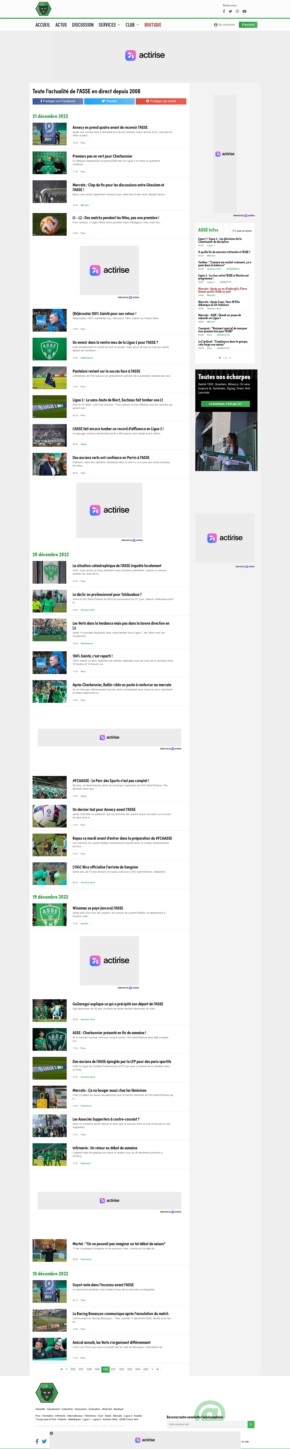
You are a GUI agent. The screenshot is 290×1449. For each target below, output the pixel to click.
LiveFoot (94, 1426)
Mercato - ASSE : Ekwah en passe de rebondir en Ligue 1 (219, 316)
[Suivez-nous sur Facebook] (37, 1442)
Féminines (86, 1106)
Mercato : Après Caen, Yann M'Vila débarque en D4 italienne (219, 303)
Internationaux (75, 1416)
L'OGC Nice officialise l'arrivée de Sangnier (105, 866)
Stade (84, 444)
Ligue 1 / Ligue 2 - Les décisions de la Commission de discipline (220, 240)
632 (121, 1369)
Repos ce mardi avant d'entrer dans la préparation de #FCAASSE (122, 838)
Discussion (83, 25)
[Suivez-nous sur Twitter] (44, 1442)
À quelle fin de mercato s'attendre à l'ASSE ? (224, 251)
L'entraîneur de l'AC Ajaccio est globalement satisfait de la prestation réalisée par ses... (122, 376)
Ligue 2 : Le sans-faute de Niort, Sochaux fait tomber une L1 (118, 399)
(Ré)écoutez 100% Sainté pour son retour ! (104, 313)
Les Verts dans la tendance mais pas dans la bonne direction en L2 (121, 625)
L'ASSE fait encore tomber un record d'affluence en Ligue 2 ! (118, 428)
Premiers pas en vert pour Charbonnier (102, 155)
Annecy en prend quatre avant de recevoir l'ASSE (110, 127)
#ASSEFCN (225, 282)
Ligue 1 (211, 246)
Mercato (85, 205)
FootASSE (82, 1426)
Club (83, 473)
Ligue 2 (211, 282)
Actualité (40, 1409)
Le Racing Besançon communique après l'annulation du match (120, 1313)
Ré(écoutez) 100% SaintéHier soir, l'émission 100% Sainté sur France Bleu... (117, 318)
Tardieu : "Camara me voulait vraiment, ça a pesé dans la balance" (224, 263)
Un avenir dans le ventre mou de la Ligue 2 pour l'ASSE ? (115, 342)
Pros (83, 143)
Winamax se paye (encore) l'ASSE (98, 907)
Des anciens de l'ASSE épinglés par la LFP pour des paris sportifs (122, 1061)
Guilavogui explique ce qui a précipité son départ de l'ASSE (118, 1003)
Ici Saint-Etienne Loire (63, 1426)
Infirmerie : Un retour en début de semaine (105, 1147)
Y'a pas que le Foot (46, 1419)
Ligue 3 (128, 1416)
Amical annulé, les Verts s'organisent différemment (112, 1342)
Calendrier (67, 1409)
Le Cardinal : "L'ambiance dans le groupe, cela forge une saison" (223, 343)
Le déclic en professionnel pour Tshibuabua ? (107, 594)
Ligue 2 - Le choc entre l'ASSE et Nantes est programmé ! (223, 277)
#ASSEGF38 (223, 335)
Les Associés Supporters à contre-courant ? (106, 1118)
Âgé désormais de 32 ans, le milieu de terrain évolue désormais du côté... (115, 1009)
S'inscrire (248, 24)
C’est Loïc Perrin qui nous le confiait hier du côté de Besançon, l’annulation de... (118, 1347)
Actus (61, 25)
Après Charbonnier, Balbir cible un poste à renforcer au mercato (122, 684)
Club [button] (133, 25)
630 (105, 1369)
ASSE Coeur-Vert (128, 1419)
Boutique (152, 25)
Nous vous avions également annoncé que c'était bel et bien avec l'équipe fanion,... (120, 194)
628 (89, 1369)
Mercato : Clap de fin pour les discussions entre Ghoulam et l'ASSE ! (118, 187)
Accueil (43, 25)
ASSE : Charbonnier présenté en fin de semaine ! (109, 1032)
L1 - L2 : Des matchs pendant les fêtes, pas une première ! (116, 217)
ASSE (104, 1426)
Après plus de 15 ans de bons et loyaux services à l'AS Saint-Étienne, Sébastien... (120, 872)
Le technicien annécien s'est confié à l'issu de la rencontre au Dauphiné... (114, 1289)
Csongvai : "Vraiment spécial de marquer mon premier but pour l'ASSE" (222, 330)
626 (73, 1369)
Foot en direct (116, 1426)
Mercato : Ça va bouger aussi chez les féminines (109, 1090)
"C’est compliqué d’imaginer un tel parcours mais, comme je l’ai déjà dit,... (115, 1248)
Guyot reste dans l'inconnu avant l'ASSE (103, 1284)
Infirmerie (86, 1164)
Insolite (84, 924)
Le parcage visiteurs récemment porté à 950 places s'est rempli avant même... (117, 433)
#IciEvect (107, 1409)
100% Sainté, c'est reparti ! (93, 655)
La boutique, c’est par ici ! (225, 403)
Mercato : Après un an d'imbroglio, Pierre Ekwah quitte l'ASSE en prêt (222, 290)
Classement (53, 1409)
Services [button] (110, 25)
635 (146, 1369)
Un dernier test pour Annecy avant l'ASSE (104, 809)
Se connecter (224, 25)
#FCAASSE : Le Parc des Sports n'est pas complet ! (111, 780)
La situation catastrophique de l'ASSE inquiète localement (117, 565)
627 (81, 1369)
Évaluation (94, 1409)
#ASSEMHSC (233, 269)
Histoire (62, 1419)
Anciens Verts (88, 610)
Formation (47, 1416)
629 (97, 1369)
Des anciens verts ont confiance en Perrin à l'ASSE (111, 457)
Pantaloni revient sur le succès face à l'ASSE (106, 370)
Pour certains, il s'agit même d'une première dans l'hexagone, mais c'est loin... (117, 222)
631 (113, 1369)
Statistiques (87, 358)
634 (138, 1369)
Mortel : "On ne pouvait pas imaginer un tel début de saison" (119, 1243)
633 (129, 1369)
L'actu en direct (242, 230)
